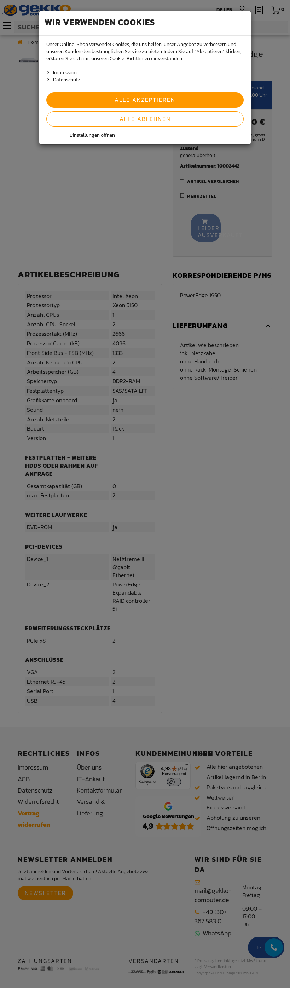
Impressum (65, 72)
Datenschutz (66, 79)
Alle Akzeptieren (145, 99)
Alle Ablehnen (145, 119)
